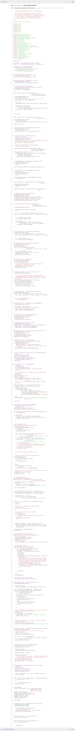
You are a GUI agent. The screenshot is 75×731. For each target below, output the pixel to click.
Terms (13, 729)
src (15, 5)
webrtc (12, 5)
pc (22, 5)
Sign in (73, 1)
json (73, 729)
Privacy (9, 729)
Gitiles (7, 729)
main (18, 5)
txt (70, 729)
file (33, 8)
